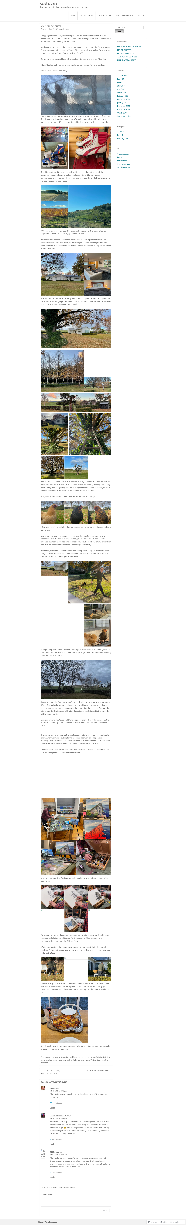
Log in (119, 157)
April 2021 (121, 89)
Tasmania (53, 1060)
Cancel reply (70, 1187)
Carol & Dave (48, 3)
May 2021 (121, 86)
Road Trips (72, 1057)
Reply (52, 1107)
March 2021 (121, 93)
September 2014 (124, 116)
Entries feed (122, 161)
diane (52, 1088)
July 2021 (120, 79)
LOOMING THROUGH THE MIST (130, 47)
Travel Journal (63, 1060)
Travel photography (76, 1060)
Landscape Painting (95, 1057)
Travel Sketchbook (124, 16)
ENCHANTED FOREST (126, 53)
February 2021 (123, 96)
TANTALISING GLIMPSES (127, 57)
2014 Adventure (86, 16)
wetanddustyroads (58, 1116)
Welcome (142, 16)
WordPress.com (123, 167)
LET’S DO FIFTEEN (124, 50)
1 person (59, 1103)
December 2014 (123, 106)
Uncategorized (123, 138)
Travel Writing (90, 1060)
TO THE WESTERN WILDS (99, 1070)
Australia (64, 1057)
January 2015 (122, 103)
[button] (54, 134)
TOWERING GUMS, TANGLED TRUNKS (50, 1072)
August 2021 (122, 76)
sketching (44, 1060)
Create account (123, 154)
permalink (45, 1063)
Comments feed (123, 164)
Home (73, 16)
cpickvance (65, 29)
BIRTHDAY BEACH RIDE (126, 60)
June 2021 (121, 82)
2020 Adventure (105, 16)
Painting (106, 1057)
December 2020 (123, 99)
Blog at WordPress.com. (48, 1222)
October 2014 (122, 113)
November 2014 (123, 109)
